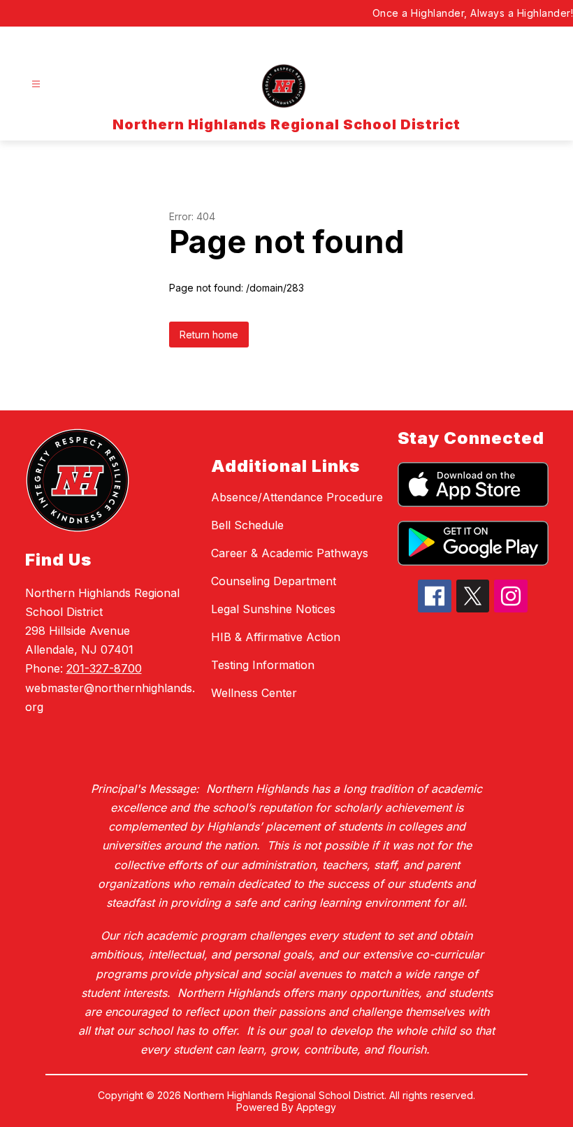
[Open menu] (36, 84)
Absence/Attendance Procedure (297, 497)
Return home (209, 334)
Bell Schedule (247, 525)
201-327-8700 (104, 668)
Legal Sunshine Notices (273, 609)
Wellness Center (254, 693)
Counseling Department (273, 581)
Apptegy (316, 1107)
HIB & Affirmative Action (275, 637)
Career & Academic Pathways (289, 553)
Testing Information (262, 665)
